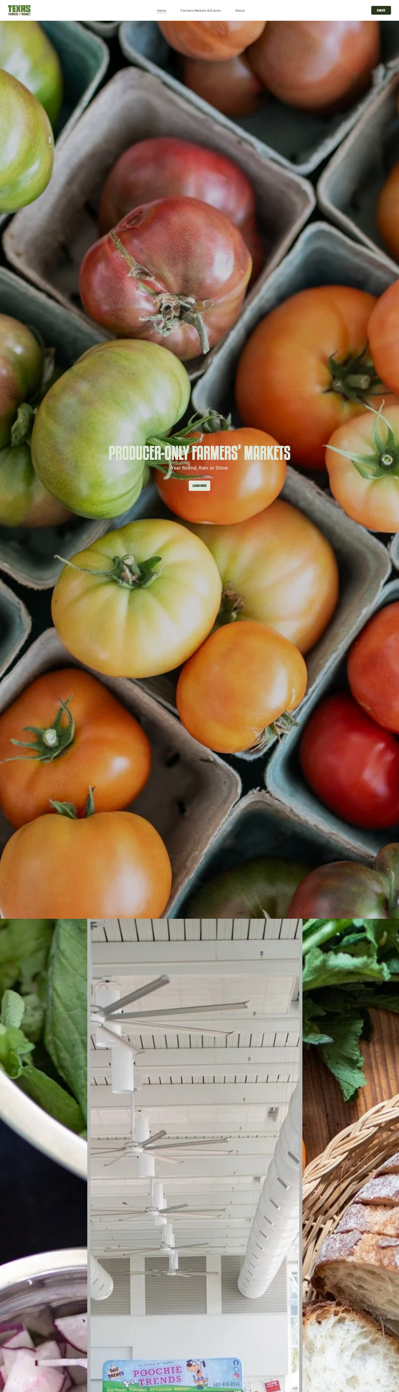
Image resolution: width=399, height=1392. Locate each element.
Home (161, 10)
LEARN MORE (199, 485)
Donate (381, 10)
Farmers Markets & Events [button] (201, 10)
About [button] (240, 10)
